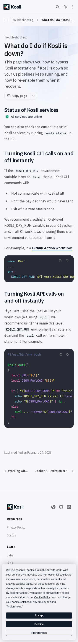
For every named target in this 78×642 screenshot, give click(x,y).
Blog (10, 563)
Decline (39, 624)
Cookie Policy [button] (42, 597)
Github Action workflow (52, 248)
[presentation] (39, 268)
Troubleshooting (15, 37)
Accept (39, 615)
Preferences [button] (14, 606)
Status (11, 535)
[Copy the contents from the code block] (60, 261)
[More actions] (72, 7)
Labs (10, 555)
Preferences (39, 632)
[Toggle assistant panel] (66, 7)
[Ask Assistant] (67, 261)
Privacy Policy (16, 527)
